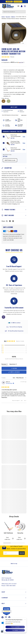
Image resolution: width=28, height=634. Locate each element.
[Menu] (18, 6)
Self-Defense (8, 533)
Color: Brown (5, 98)
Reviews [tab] (5, 364)
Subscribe (22, 553)
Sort (14, 377)
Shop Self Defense (17, 1)
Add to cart (14, 107)
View (24, 137)
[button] (14, 57)
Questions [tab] (13, 364)
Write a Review (15, 372)
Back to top (14, 563)
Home (3, 16)
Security (8, 16)
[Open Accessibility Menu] (3, 317)
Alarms (13, 16)
